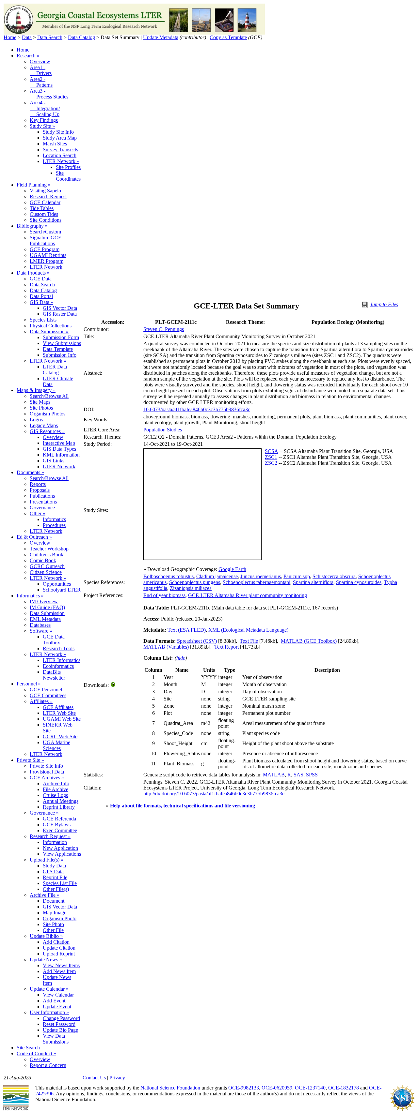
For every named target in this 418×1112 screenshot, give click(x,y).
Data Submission (47, 613)
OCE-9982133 (243, 1087)
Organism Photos (47, 413)
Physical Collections (51, 325)
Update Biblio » (46, 936)
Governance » (44, 813)
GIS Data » (41, 302)
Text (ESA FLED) (187, 630)
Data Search (49, 37)
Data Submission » (49, 331)
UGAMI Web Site (62, 719)
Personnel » (29, 683)
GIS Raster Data (60, 314)
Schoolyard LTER (62, 590)
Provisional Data (47, 771)
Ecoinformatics (58, 666)
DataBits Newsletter (54, 675)
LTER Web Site (59, 713)
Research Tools (58, 648)
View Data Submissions (56, 1038)
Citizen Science (46, 572)
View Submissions (62, 343)
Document (53, 901)
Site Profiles (68, 167)
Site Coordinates (68, 176)
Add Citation (56, 942)
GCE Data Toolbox (54, 639)
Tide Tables (42, 208)
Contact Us (94, 1077)
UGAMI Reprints (48, 255)
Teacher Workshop (49, 548)
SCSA (271, 451)
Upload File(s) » (46, 860)
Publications (42, 496)
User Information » (49, 1012)
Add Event (54, 1000)
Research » (28, 55)
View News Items (61, 965)
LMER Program (46, 261)
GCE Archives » (47, 777)
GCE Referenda (59, 818)
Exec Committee (60, 830)
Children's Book (46, 554)
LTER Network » (61, 161)
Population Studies (162, 429)
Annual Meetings (60, 801)
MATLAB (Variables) (166, 647)
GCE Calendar (45, 202)
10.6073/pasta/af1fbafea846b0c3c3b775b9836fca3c (196, 409)
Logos (36, 419)
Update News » (46, 959)
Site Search (28, 1047)
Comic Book (43, 560)
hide (180, 658)
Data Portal (41, 296)
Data (27, 37)
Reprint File (55, 877)
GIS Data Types (59, 449)
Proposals (40, 490)
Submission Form (61, 337)
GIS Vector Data (60, 308)
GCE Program (44, 249)
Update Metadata (160, 37)
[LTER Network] (16, 1109)
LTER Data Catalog (55, 369)
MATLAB (274, 774)
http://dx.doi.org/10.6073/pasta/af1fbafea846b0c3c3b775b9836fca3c (213, 793)
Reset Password (59, 1024)
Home (10, 37)
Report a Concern (48, 1065)
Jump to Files (384, 304)
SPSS (312, 774)
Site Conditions (45, 220)
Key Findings (44, 120)
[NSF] (402, 1109)
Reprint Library (59, 807)
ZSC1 (271, 457)
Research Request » (50, 836)
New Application (60, 848)
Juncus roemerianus (260, 576)
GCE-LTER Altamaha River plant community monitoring (247, 595)
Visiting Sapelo (45, 190)
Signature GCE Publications (45, 240)
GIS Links (53, 460)
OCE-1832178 (343, 1087)
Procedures (54, 525)
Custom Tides (44, 214)
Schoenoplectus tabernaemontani (256, 582)
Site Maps (40, 402)
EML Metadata (45, 619)
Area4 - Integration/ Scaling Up (45, 108)
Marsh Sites (55, 143)
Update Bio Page (60, 1030)
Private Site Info (46, 766)
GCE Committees (48, 695)
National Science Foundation (170, 1087)
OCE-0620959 (277, 1087)
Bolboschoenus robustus (168, 576)
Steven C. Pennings (163, 329)
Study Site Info (58, 132)
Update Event (57, 1006)
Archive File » (44, 895)
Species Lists (43, 320)
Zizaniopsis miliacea (191, 588)
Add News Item (59, 971)
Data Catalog (81, 37)
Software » (41, 631)
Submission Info (59, 355)
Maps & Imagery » (36, 390)
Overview (40, 61)
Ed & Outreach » (34, 537)
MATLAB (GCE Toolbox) (309, 641)
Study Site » (42, 126)
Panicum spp (296, 576)
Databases (40, 625)
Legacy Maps (44, 425)
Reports (38, 484)
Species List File (60, 883)
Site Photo (53, 924)
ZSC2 (271, 463)
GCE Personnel (46, 689)
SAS (298, 774)
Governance (42, 507)
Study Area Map (60, 138)
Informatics (54, 519)
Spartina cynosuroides (358, 582)
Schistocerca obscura (334, 576)
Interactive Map (59, 443)
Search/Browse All (49, 396)
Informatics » (30, 595)
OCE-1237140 (310, 1087)
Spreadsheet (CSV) (197, 641)
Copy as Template (228, 37)
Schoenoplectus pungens (194, 582)
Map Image (54, 912)
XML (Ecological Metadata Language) (248, 630)
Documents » (30, 472)
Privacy (117, 1077)
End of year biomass (164, 595)
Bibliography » (32, 226)
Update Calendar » (49, 989)
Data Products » (33, 273)
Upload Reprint (59, 953)
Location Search (59, 155)
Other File (53, 930)
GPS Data (53, 871)
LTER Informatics (61, 660)
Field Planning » (34, 185)
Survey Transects (60, 149)
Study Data (54, 865)
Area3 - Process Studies (49, 93)
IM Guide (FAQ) (47, 607)
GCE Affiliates (58, 707)
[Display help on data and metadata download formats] (113, 685)
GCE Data (41, 278)
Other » (37, 513)
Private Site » (30, 760)
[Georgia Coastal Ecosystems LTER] (134, 33)
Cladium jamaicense (217, 576)
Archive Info (56, 783)
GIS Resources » (47, 431)
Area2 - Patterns (41, 82)
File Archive (55, 789)
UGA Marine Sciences (56, 745)
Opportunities (57, 584)
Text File (249, 641)
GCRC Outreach (47, 566)
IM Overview (44, 601)
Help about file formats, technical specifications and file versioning (182, 805)
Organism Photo (59, 918)
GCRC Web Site (60, 736)
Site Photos (41, 408)
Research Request (48, 196)
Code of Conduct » (36, 1053)
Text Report (226, 647)
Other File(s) (56, 889)
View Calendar (58, 995)
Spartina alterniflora (313, 582)
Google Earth (232, 569)
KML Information (61, 455)
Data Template (58, 349)
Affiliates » (41, 701)
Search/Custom (45, 231)
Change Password (61, 1018)
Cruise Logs (55, 795)
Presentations (43, 501)
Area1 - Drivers (41, 70)
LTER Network (46, 267)
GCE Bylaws (57, 824)
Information (55, 842)
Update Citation (59, 948)
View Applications (62, 854)
